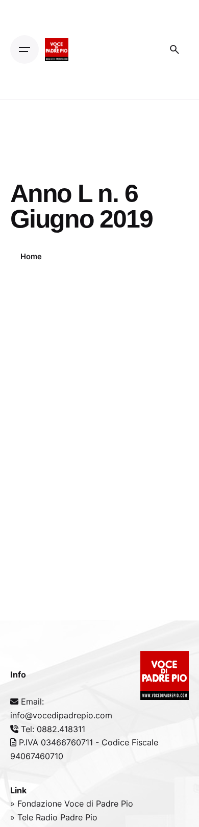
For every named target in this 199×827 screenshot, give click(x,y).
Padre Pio (78, 817)
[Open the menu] (24, 49)
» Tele (23, 817)
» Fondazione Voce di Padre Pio (71, 803)
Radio (48, 817)
